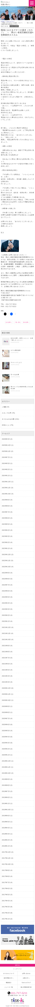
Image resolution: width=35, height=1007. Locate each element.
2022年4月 (6, 603)
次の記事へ (9, 322)
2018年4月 (6, 828)
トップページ (17, 969)
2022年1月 (6, 621)
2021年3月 (6, 682)
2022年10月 (6, 566)
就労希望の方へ (9, 978)
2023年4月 (6, 530)
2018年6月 (6, 815)
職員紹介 (8, 982)
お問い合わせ (26, 973)
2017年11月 (6, 858)
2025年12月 (6, 445)
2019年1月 (6, 803)
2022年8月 (6, 579)
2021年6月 (6, 664)
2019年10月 (6, 773)
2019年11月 (6, 767)
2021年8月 (6, 651)
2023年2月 (6, 542)
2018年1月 (6, 846)
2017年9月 (6, 870)
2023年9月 (6, 500)
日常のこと (6, 425)
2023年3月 (6, 536)
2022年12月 (6, 554)
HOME (3, 21)
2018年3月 (6, 834)
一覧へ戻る (17, 322)
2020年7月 (6, 718)
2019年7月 (6, 791)
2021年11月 (6, 633)
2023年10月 (6, 494)
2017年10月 (6, 864)
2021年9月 (6, 645)
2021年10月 (6, 639)
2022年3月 (6, 609)
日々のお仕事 (15, 374)
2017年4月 (6, 900)
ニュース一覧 (8, 987)
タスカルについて (8, 973)
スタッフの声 (14, 26)
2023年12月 (6, 481)
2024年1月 (6, 475)
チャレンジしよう (16, 362)
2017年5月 (6, 894)
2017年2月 (6, 913)
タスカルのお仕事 (8, 419)
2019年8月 (6, 785)
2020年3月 (6, 743)
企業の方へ (26, 978)
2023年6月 (6, 518)
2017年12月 (6, 852)
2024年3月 (6, 463)
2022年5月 (6, 597)
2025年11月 (6, 451)
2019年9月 (6, 779)
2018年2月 (6, 840)
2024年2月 (6, 469)
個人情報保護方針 (26, 987)
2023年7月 (6, 512)
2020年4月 (6, 737)
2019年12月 (6, 761)
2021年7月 (6, 658)
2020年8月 (6, 712)
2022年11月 (6, 560)
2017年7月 (6, 882)
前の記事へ (26, 322)
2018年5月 (6, 822)
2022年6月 (6, 591)
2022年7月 (6, 585)
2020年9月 (6, 706)
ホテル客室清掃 (15, 350)
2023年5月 (6, 524)
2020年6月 (6, 724)
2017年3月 (6, 907)
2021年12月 (6, 627)
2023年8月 (6, 506)
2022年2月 (6, 615)
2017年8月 (6, 876)
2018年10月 (6, 809)
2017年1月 (6, 919)
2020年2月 (6, 749)
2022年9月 (6, 573)
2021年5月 (6, 670)
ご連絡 (4, 407)
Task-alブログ (10, 21)
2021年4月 (6, 676)
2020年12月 (6, 688)
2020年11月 (6, 694)
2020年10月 (6, 700)
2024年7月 (6, 457)
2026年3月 (6, 439)
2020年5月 (6, 730)
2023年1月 (6, 548)
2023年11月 (6, 487)
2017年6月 (6, 888)
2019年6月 (6, 797)
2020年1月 (6, 755)
